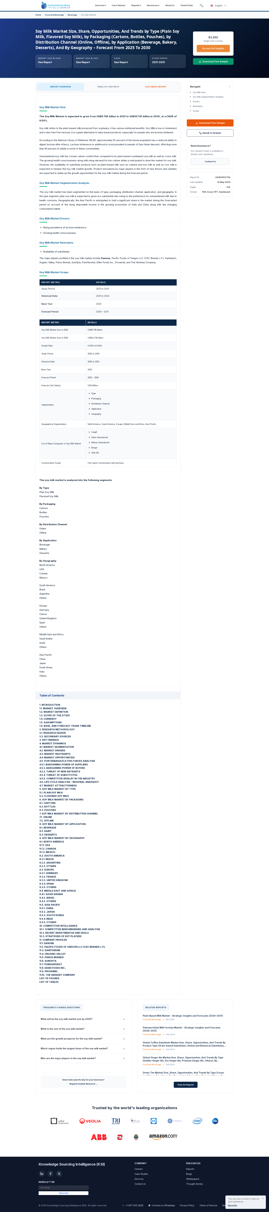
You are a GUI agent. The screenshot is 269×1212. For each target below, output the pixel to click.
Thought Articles (194, 1184)
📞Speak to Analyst (210, 133)
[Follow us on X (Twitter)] (59, 1174)
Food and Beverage (54, 15)
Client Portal (186, 5)
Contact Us (210, 161)
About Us (169, 5)
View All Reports (185, 1084)
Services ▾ (100, 5)
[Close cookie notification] (262, 1198)
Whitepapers (192, 1179)
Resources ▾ (153, 5)
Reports (190, 1169)
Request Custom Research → (83, 1084)
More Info (232, 1205)
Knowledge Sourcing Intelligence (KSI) (72, 1164)
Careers (138, 1169)
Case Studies (118, 5)
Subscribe (63, 1193)
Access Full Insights (213, 48)
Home (38, 15)
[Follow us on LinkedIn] (42, 1174)
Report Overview (60, 87)
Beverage (72, 15)
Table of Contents (108, 87)
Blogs (189, 1174)
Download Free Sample (212, 123)
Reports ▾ (136, 5)
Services (139, 1179)
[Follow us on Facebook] (50, 1174)
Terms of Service (208, 1205)
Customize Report (155, 87)
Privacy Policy (187, 1205)
